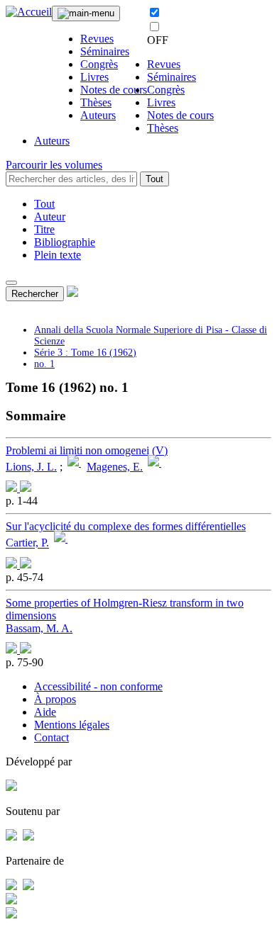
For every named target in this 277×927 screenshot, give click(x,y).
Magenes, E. (115, 467)
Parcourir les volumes (54, 165)
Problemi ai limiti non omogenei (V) (87, 450)
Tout (154, 179)
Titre (44, 229)
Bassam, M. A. (39, 628)
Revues (97, 39)
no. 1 (44, 364)
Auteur (49, 216)
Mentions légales (71, 725)
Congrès (99, 64)
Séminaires (104, 51)
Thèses (96, 102)
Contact (51, 737)
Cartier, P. (27, 543)
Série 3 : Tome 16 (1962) (85, 352)
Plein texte (57, 255)
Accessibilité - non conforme (98, 686)
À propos (55, 699)
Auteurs (98, 115)
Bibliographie (64, 242)
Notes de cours (113, 90)
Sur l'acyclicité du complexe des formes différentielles (126, 526)
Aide (45, 712)
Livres (94, 77)
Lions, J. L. (31, 467)
